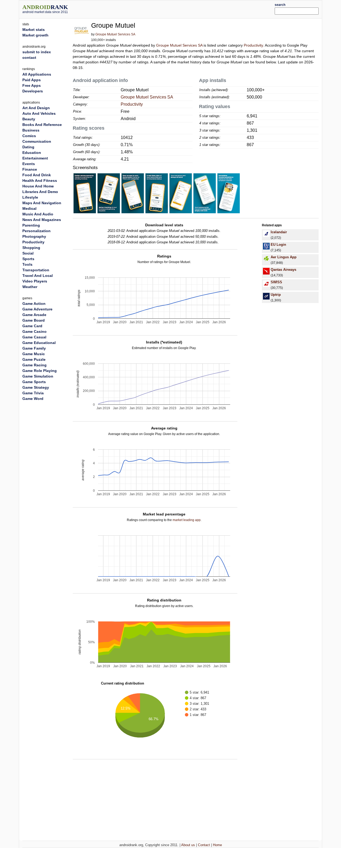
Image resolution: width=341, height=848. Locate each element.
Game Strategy (35, 387)
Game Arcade (34, 315)
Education (31, 152)
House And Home (38, 186)
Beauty (28, 119)
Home (217, 845)
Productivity (253, 45)
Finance (29, 169)
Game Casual (34, 337)
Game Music (33, 354)
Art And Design (36, 108)
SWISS (276, 282)
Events (28, 164)
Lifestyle (30, 197)
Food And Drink (36, 175)
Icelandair (279, 232)
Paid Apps (31, 80)
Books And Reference (42, 124)
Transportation (35, 270)
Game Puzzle (34, 359)
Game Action (34, 303)
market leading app (187, 520)
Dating (28, 147)
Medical (29, 208)
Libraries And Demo (40, 192)
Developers (32, 91)
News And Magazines (41, 220)
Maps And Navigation (41, 203)
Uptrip (276, 295)
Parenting (31, 225)
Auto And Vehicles (39, 113)
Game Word (32, 398)
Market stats (33, 29)
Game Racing (34, 365)
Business (30, 130)
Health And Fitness (39, 180)
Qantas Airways (283, 270)
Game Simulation (37, 376)
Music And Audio (37, 214)
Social (28, 253)
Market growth (35, 35)
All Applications (36, 74)
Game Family (34, 348)
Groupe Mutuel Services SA (115, 34)
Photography (34, 236)
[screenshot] (85, 193)
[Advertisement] (183, 9)
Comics (29, 136)
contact (29, 57)
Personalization (36, 231)
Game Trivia (33, 393)
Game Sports (34, 382)
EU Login (278, 245)
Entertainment (35, 158)
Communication (36, 141)
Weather (29, 287)
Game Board (33, 320)
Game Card (32, 326)
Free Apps (31, 85)
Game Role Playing (39, 370)
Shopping (31, 247)
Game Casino (34, 331)
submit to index (36, 52)
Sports (28, 259)
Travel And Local (37, 275)
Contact (204, 845)
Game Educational (39, 343)
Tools (27, 264)
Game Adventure (37, 309)
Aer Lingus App (284, 257)
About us (188, 845)
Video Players (34, 281)
